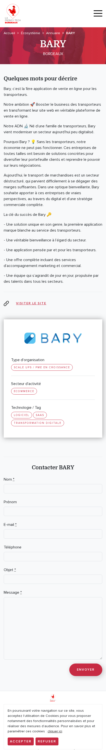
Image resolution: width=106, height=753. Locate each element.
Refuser (47, 741)
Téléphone (12, 547)
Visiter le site (31, 303)
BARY (70, 33)
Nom (9, 479)
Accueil (9, 33)
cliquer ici (55, 731)
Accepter (21, 741)
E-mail (10, 524)
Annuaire (53, 33)
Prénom (10, 502)
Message (13, 592)
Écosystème (30, 33)
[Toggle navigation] (98, 13)
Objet (10, 569)
